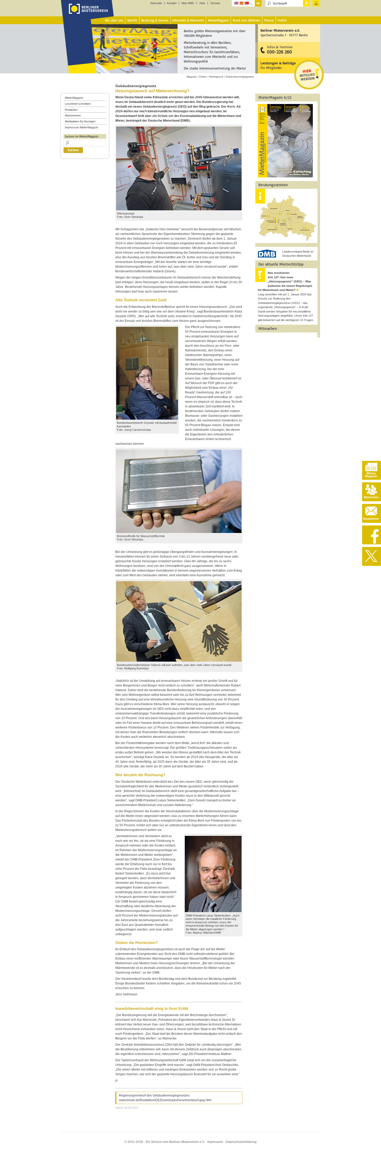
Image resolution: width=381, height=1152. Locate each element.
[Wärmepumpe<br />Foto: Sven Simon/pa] (179, 209)
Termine (215, 3)
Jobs (202, 3)
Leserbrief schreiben (78, 103)
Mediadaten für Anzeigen (80, 121)
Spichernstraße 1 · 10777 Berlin (284, 32)
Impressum (215, 1142)
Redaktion (71, 109)
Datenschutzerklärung (241, 1142)
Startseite (156, 3)
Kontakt (172, 3)
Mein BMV (187, 3)
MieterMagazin (74, 97)
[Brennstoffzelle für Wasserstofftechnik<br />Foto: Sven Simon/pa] (179, 532)
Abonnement (73, 115)
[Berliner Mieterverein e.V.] (87, 14)
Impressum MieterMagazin (81, 127)
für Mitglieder (278, 65)
